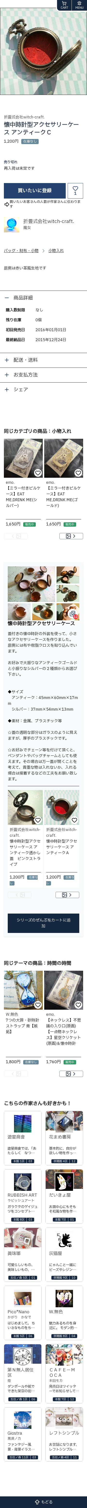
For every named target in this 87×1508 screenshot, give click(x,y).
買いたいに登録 (35, 190)
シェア (21, 389)
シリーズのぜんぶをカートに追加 (44, 923)
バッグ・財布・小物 (21, 251)
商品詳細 (23, 298)
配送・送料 (26, 360)
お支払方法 (26, 375)
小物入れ (56, 251)
